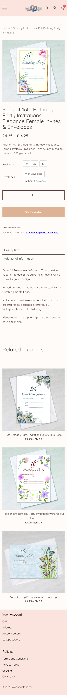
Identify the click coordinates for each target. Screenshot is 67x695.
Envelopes (8, 176)
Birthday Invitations (24, 28)
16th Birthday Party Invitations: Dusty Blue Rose (34, 434)
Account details (11, 633)
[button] (59, 46)
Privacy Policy (10, 664)
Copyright (8, 670)
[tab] (33, 250)
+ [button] (54, 194)
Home (6, 28)
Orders (6, 621)
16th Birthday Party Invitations (42, 232)
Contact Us (8, 676)
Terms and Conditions (15, 658)
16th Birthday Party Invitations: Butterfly (33, 597)
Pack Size (8, 164)
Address (7, 627)
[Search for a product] (47, 8)
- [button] (13, 194)
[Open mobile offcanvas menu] (4, 8)
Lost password (11, 639)
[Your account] (55, 8)
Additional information (19, 258)
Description (11, 250)
